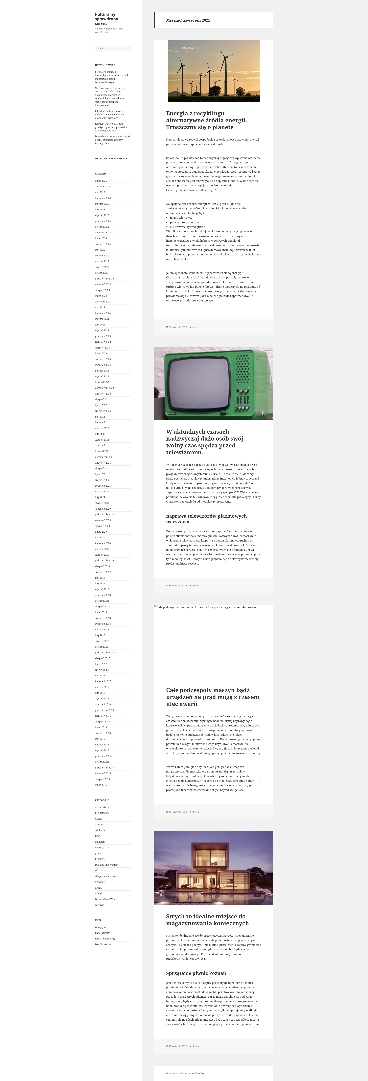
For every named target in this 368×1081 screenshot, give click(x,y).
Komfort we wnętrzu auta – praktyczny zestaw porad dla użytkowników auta (111, 127)
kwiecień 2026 (103, 198)
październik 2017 (104, 652)
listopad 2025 (102, 226)
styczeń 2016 (102, 750)
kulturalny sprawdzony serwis (106, 19)
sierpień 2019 (102, 566)
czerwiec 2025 (103, 244)
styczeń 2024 (102, 330)
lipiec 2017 (101, 664)
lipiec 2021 (101, 474)
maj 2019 (100, 577)
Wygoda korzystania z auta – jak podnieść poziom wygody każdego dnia (112, 140)
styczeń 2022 (102, 439)
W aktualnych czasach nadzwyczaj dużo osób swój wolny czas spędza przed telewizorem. (204, 442)
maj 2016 (100, 738)
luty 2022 (100, 434)
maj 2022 (100, 416)
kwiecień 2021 (103, 485)
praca (98, 853)
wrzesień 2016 (103, 715)
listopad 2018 (102, 600)
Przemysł (100, 859)
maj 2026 (100, 192)
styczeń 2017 (102, 698)
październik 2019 (104, 560)
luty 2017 (100, 692)
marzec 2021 (102, 491)
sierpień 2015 (102, 779)
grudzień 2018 (103, 595)
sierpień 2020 (102, 526)
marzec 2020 (102, 549)
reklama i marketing (106, 864)
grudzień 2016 (103, 704)
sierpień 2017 (102, 658)
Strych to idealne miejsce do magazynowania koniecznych (207, 919)
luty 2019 (100, 583)
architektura (102, 807)
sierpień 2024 (102, 290)
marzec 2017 (102, 687)
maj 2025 (100, 249)
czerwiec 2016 (103, 733)
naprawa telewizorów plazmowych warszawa (206, 519)
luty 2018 (100, 635)
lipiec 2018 (101, 612)
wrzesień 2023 (103, 341)
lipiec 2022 (101, 405)
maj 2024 (100, 307)
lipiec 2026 (101, 180)
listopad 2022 (102, 382)
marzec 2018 (102, 629)
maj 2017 (100, 675)
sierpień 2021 (102, 468)
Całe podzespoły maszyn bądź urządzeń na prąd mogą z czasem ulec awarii (212, 696)
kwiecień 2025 (103, 255)
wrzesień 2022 (103, 393)
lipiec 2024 (101, 295)
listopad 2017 (102, 646)
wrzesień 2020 (103, 520)
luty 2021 (100, 497)
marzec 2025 (102, 261)
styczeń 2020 (102, 554)
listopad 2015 (102, 761)
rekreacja (100, 870)
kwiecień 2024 (103, 313)
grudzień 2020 (103, 508)
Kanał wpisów (102, 932)
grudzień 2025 (103, 221)
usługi (98, 893)
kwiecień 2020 (103, 543)
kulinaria (100, 841)
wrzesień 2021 (103, 462)
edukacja (100, 830)
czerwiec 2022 (103, 410)
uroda (98, 887)
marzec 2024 (102, 318)
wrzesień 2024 (103, 284)
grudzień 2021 (103, 445)
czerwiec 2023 (103, 359)
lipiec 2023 (101, 353)
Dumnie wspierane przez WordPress (186, 1073)
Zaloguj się (101, 927)
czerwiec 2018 (103, 618)
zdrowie (99, 905)
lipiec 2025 (101, 238)
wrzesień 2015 (103, 773)
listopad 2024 (102, 272)
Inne (97, 836)
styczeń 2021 (102, 503)
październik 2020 (104, 514)
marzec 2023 (102, 370)
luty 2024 (100, 324)
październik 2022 (104, 387)
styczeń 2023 (102, 376)
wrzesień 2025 (103, 232)
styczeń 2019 (102, 589)
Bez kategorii (102, 812)
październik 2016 (104, 710)
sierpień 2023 (102, 347)
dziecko (99, 824)
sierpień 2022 (102, 399)
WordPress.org (103, 944)
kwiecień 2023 (103, 364)
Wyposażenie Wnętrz (107, 899)
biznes (98, 818)
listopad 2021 (102, 451)
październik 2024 (104, 278)
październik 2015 (104, 767)
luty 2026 (100, 209)
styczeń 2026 (102, 215)
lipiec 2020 (101, 531)
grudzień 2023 (103, 336)
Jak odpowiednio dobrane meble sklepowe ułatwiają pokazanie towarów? (109, 114)
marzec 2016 (102, 744)
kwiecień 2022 (103, 422)
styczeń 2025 (102, 267)
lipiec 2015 (101, 784)
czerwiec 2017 (103, 669)
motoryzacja (102, 847)
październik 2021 (104, 457)
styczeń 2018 (102, 641)
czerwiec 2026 (103, 186)
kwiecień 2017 (103, 681)
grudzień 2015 (103, 756)
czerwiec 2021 (103, 480)
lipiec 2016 (101, 727)
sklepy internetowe (105, 876)
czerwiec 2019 (103, 572)
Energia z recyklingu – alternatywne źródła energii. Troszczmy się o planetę (206, 120)
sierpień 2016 (102, 721)
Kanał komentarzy (105, 938)
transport (100, 882)
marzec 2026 (102, 203)
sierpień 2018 (102, 606)
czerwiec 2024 (103, 301)
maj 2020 (100, 537)
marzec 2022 (102, 428)
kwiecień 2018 (103, 623)
